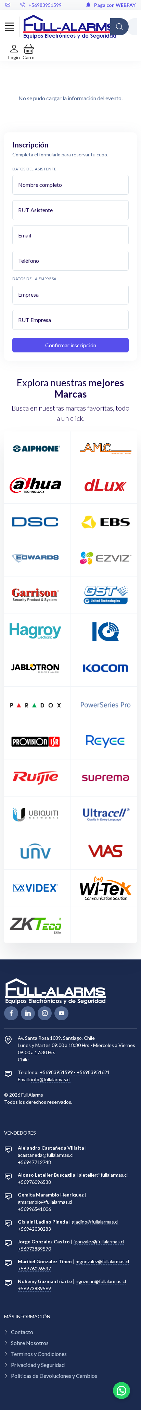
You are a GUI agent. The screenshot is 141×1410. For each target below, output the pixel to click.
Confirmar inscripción (70, 345)
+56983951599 (45, 5)
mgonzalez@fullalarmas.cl (102, 1261)
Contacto (22, 1332)
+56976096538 (34, 1182)
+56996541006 (34, 1209)
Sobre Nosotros (30, 1343)
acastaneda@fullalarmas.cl (46, 1155)
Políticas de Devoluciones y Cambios (54, 1375)
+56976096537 (34, 1268)
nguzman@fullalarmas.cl (101, 1281)
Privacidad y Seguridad (38, 1364)
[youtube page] (61, 1013)
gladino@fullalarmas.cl (95, 1222)
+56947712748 (34, 1162)
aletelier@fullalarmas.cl (103, 1175)
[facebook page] (11, 1013)
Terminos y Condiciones (39, 1353)
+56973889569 (34, 1288)
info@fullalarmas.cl (50, 1079)
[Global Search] (119, 26)
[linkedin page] (28, 1013)
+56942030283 (34, 1229)
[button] (29, 52)
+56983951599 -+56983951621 (75, 1072)
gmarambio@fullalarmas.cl (45, 1202)
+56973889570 (34, 1249)
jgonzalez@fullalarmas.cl (99, 1241)
